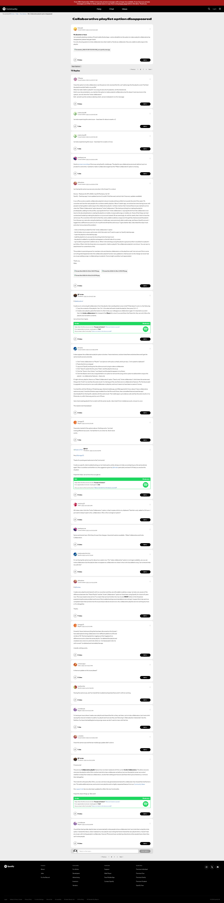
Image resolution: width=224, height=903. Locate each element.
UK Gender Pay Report (93, 899)
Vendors (75, 885)
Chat (111, 9)
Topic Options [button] (76, 66)
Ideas (124, 9)
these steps (123, 4)
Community (11, 9)
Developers (76, 873)
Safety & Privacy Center (16, 899)
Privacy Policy (28, 899)
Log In (214, 9)
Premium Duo (140, 873)
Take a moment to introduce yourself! (101, 331)
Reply (145, 60)
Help (99, 9)
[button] (150, 29)
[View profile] (75, 29)
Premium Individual (142, 869)
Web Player (107, 873)
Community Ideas (139, 784)
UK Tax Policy (80, 899)
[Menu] (219, 9)
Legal (5, 899)
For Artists (76, 869)
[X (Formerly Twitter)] (212, 867)
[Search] (209, 9)
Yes (128, 819)
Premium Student (141, 881)
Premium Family (141, 877)
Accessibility (58, 899)
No (120, 819)
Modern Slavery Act (69, 899)
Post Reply (145, 851)
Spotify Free (140, 885)
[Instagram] (206, 867)
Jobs (42, 873)
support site (79, 789)
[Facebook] (218, 867)
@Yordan (115, 467)
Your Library (23, 14)
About (43, 869)
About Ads (49, 899)
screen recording (84, 164)
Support (106, 869)
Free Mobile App (109, 877)
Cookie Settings (39, 899)
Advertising (76, 877)
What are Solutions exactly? (113, 327)
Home (12, 14)
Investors (75, 881)
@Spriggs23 (80, 455)
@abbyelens (79, 301)
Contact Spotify (109, 881)
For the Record (45, 877)
